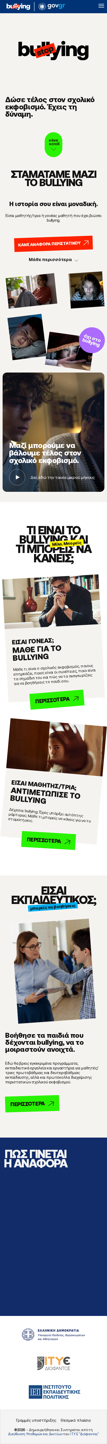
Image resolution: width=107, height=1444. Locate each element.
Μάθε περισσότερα (50, 259)
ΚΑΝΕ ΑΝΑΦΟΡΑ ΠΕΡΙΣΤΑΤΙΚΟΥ (49, 244)
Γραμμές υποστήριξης (36, 1420)
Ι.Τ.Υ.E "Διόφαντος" (84, 1434)
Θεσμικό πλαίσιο (76, 1420)
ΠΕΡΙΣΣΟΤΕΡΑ (52, 700)
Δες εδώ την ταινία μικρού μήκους (62, 477)
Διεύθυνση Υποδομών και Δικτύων (35, 1434)
